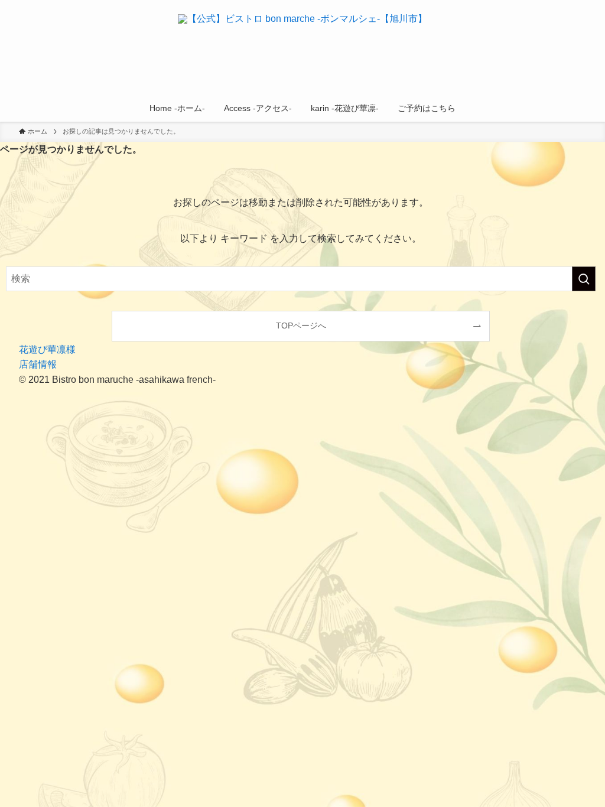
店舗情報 (38, 364)
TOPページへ (301, 325)
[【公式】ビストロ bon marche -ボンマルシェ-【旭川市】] (302, 49)
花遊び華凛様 (47, 349)
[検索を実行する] (584, 278)
